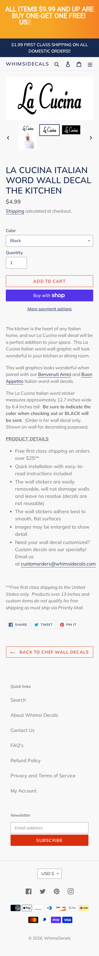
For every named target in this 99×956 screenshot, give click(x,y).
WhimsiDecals (27, 64)
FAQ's (17, 745)
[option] (28, 137)
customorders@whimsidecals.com (58, 564)
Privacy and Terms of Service (43, 776)
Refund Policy (26, 760)
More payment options (49, 308)
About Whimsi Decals (34, 715)
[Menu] (90, 64)
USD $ (47, 873)
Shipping (15, 211)
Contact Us (23, 730)
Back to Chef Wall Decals (53, 652)
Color (11, 230)
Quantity (14, 252)
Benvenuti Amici (54, 374)
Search (18, 700)
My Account (23, 791)
